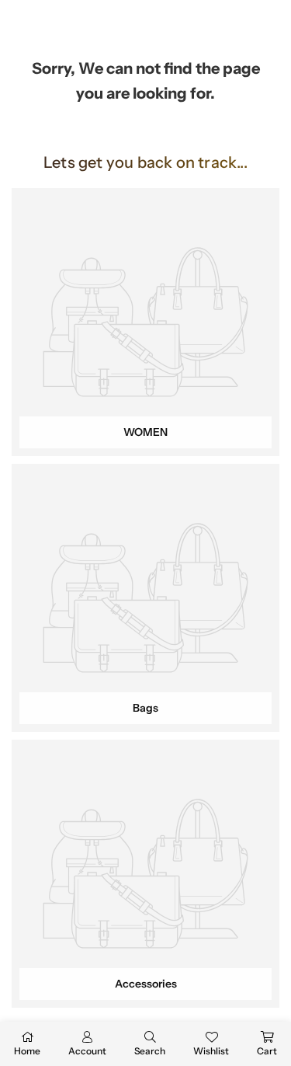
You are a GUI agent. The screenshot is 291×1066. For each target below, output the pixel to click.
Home (27, 1051)
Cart (267, 1051)
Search (149, 1051)
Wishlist (211, 1051)
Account (87, 1051)
